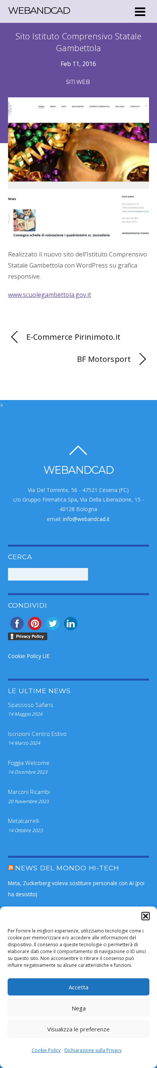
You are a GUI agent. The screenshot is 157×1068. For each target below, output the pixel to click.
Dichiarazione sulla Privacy (93, 1050)
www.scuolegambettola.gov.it (49, 294)
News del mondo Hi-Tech (67, 868)
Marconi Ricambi (29, 791)
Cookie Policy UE (29, 656)
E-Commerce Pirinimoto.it (73, 337)
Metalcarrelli (23, 820)
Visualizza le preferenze (78, 1029)
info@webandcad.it (86, 519)
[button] (145, 916)
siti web (78, 82)
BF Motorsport (104, 359)
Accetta (78, 987)
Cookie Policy (46, 1050)
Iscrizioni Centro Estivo (37, 733)
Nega (79, 1008)
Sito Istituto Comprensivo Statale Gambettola (79, 42)
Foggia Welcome (29, 762)
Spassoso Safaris (30, 704)
